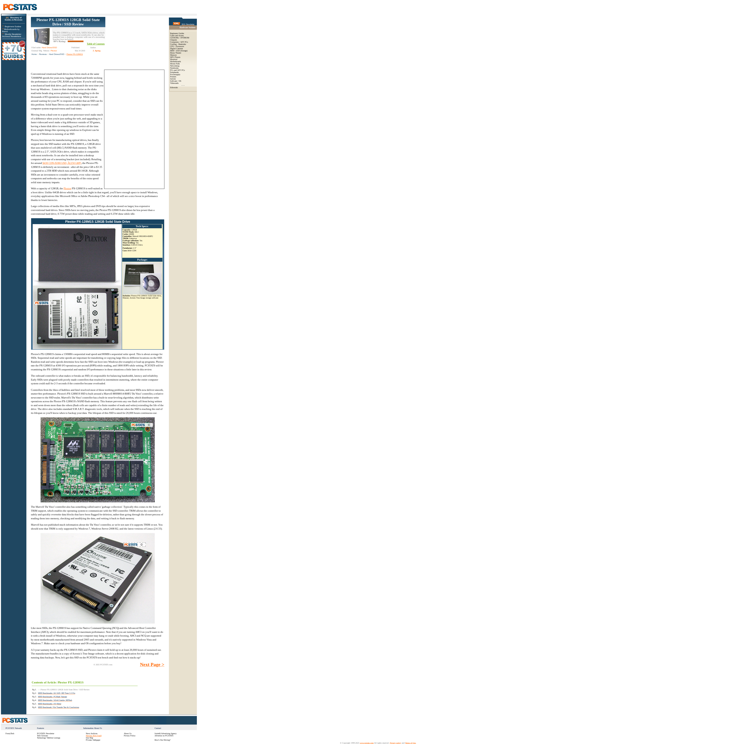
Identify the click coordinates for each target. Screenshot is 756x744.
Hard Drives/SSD (56, 54)
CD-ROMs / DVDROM (179, 38)
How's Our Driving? (162, 740)
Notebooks (174, 68)
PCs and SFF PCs (177, 70)
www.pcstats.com (367, 743)
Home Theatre (175, 53)
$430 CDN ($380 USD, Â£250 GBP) (62, 163)
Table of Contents (96, 44)
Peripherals (174, 72)
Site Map (89, 738)
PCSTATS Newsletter (45, 733)
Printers (173, 77)
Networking (174, 66)
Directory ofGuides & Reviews (13, 19)
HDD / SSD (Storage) (178, 51)
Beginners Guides (13, 26)
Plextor (67, 188)
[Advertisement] (134, 41)
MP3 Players (175, 57)
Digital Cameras (176, 48)
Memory (173, 55)
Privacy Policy (129, 736)
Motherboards (175, 61)
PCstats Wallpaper (93, 740)
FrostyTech (10, 733)
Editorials (174, 87)
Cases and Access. (177, 35)
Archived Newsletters (11, 36)
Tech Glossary (42, 736)
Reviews (43, 54)
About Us (128, 733)
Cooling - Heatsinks (178, 44)
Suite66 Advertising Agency (166, 733)
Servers (173, 79)
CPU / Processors (177, 46)
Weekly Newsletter (13, 34)
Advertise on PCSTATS (164, 736)
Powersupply (175, 74)
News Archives (91, 733)
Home (34, 54)
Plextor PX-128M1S (75, 54)
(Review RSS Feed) (94, 736)
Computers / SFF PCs (179, 42)
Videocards (174, 83)
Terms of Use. (410, 743)
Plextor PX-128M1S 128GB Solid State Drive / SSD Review (68, 22)
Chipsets (173, 40)
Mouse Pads (175, 64)
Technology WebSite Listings (48, 738)
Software (173, 81)
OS (180, 81)
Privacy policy (395, 743)
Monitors (173, 59)
